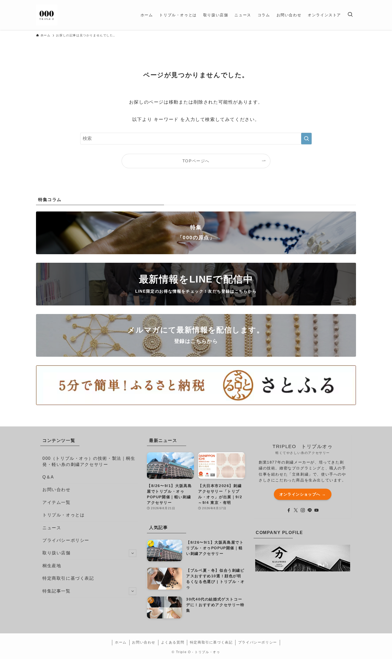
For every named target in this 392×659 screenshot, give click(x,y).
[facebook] (288, 510)
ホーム (121, 642)
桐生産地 (51, 565)
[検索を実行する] (306, 138)
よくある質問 (173, 642)
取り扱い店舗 (56, 553)
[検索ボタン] (350, 15)
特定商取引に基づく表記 (68, 578)
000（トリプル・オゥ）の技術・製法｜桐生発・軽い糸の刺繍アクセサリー (88, 461)
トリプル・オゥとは (63, 515)
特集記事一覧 (56, 591)
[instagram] (302, 510)
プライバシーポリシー (65, 540)
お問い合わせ (56, 489)
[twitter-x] (295, 510)
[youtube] (316, 510)
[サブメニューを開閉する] (132, 553)
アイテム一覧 (56, 502)
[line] (309, 510)
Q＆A (48, 477)
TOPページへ (196, 161)
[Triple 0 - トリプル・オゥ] (46, 15)
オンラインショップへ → (302, 494)
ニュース (51, 527)
